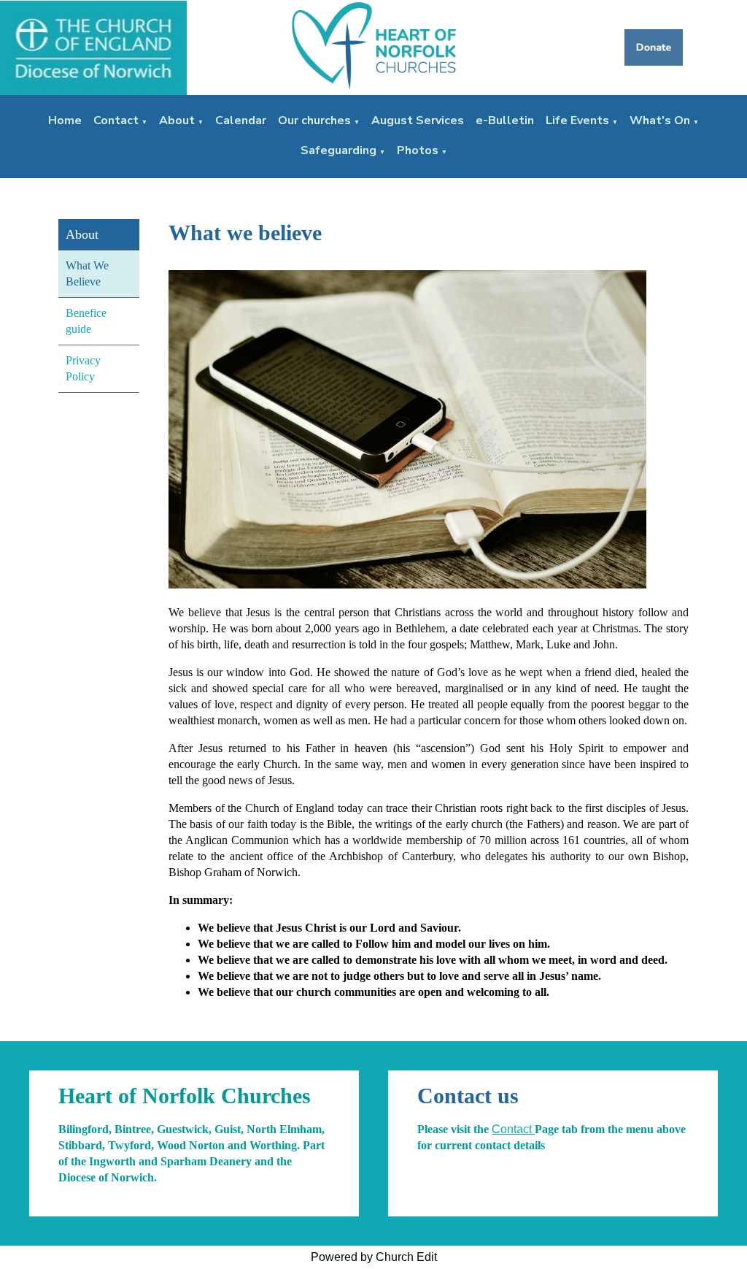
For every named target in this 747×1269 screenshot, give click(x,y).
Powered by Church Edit (374, 1257)
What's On (660, 120)
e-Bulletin (505, 120)
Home (65, 120)
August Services (417, 120)
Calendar (240, 120)
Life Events (577, 120)
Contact (116, 120)
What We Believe (87, 273)
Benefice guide (86, 321)
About (177, 120)
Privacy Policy (83, 368)
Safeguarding (338, 150)
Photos (417, 150)
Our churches (314, 120)
